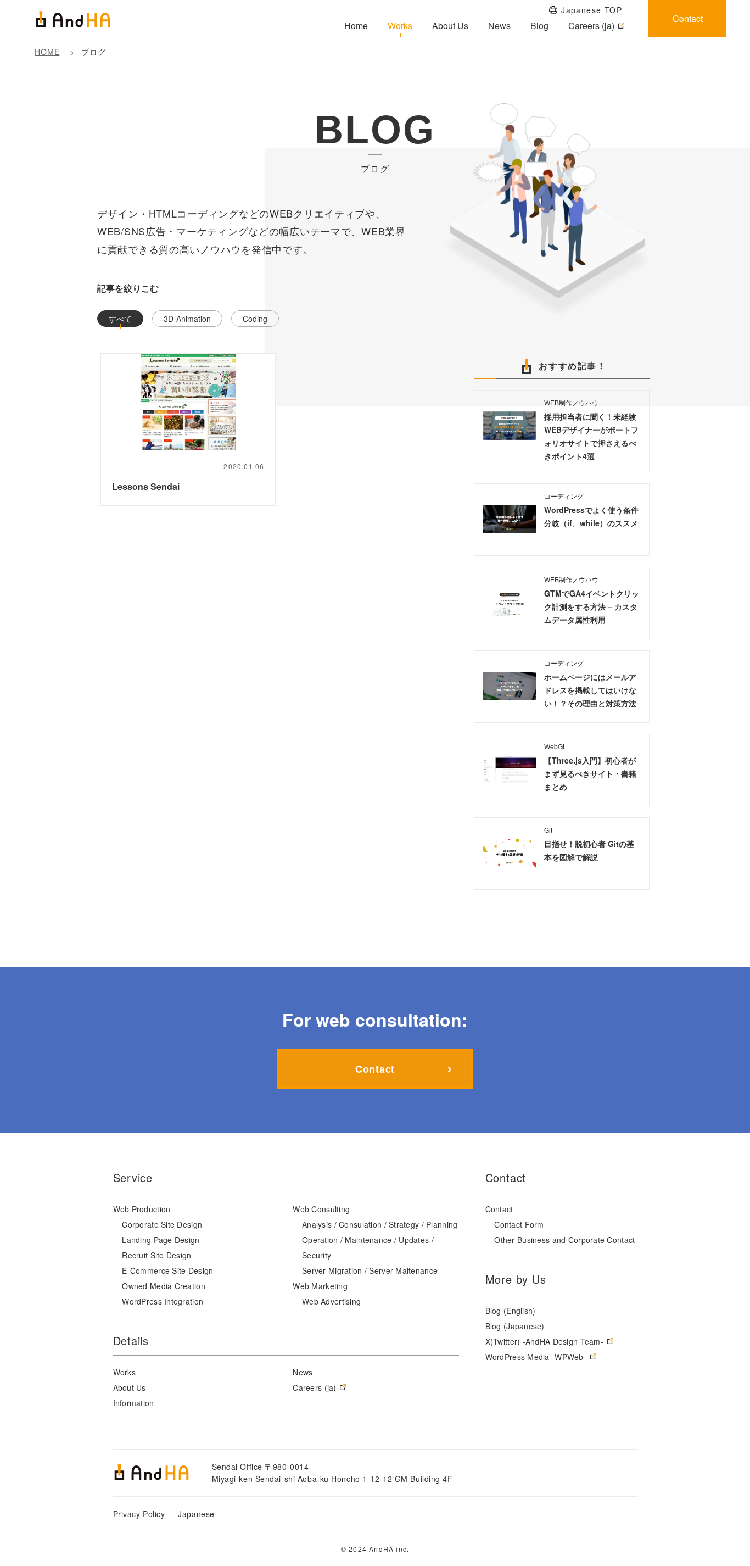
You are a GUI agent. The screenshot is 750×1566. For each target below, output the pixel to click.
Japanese (196, 1514)
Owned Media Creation (163, 1285)
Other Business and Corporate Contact (564, 1239)
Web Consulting (321, 1208)
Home (356, 25)
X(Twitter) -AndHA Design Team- (544, 1341)
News (499, 25)
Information (133, 1402)
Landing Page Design (160, 1239)
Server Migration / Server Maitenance (370, 1270)
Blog (539, 25)
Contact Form (519, 1224)
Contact (688, 18)
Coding (255, 318)
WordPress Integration (162, 1301)
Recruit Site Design (156, 1255)
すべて (120, 318)
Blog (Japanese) (515, 1325)
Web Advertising (331, 1301)
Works (400, 25)
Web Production (142, 1208)
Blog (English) (510, 1310)
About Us (450, 25)
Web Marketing (320, 1285)
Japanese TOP (591, 9)
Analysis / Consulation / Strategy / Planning (379, 1224)
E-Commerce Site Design (167, 1270)
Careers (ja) (591, 25)
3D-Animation (187, 318)
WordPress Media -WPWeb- (535, 1356)
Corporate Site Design (162, 1224)
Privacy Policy (139, 1514)
